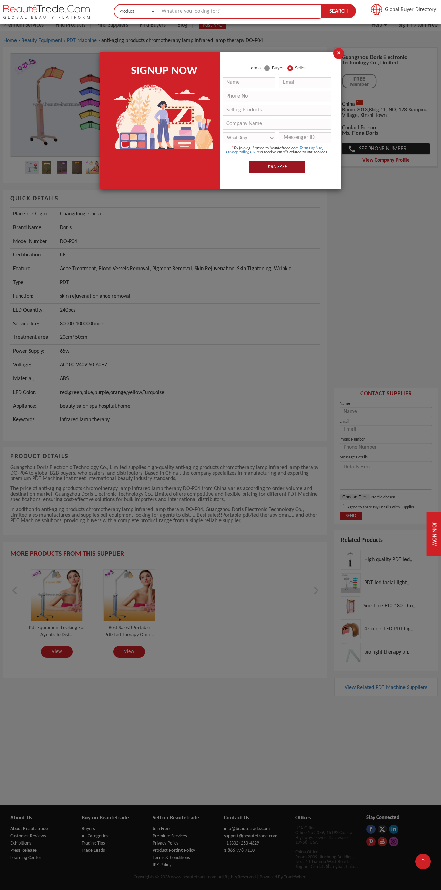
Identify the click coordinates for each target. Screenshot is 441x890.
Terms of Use (311, 148)
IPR (253, 152)
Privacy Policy (237, 152)
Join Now (434, 534)
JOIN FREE (277, 167)
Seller (300, 68)
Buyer (278, 68)
